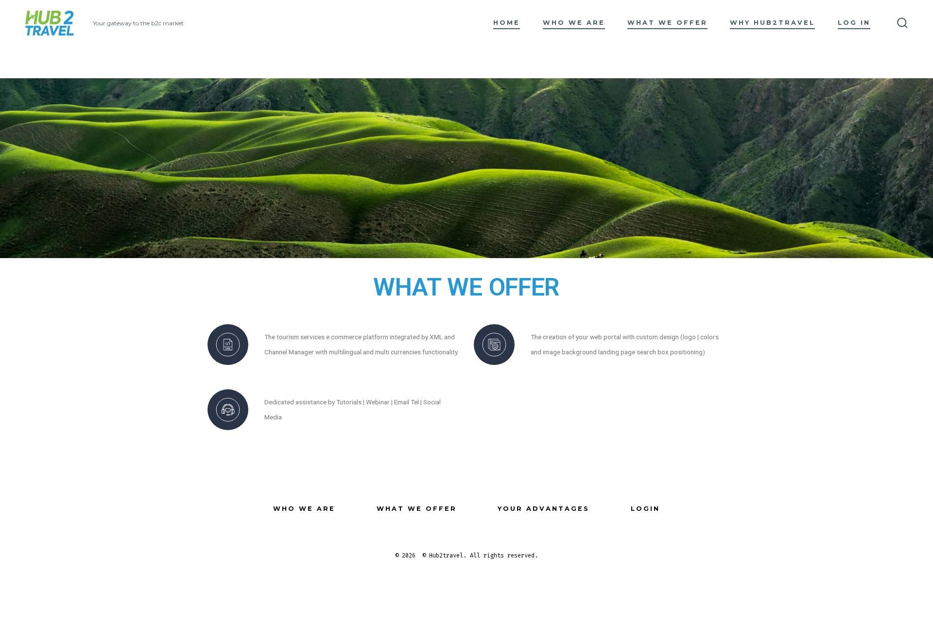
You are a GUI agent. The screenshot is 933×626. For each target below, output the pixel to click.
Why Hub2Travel (772, 22)
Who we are (574, 22)
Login (645, 508)
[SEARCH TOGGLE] (902, 23)
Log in (854, 22)
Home (506, 22)
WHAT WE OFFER (667, 22)
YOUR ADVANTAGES (543, 508)
